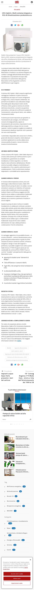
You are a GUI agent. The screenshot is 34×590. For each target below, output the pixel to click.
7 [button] (21, 424)
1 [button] (11, 424)
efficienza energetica (16, 486)
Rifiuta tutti (17, 578)
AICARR (12, 511)
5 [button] (18, 424)
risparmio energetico (16, 506)
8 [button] (23, 424)
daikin (19, 341)
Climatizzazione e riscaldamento (17, 522)
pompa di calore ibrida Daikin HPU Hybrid (17, 354)
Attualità (22, 6)
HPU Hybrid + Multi (17, 351)
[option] (17, 407)
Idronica (11, 545)
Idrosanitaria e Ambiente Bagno (17, 534)
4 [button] (16, 424)
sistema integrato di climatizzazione (17, 360)
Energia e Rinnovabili (15, 540)
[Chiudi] (30, 560)
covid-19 (12, 496)
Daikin (9, 348)
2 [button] (13, 424)
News (16, 6)
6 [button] (19, 424)
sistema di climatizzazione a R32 (17, 357)
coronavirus (13, 501)
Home (10, 6)
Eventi (11, 550)
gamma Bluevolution (21, 348)
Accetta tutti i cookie (17, 574)
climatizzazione (14, 491)
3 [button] (14, 424)
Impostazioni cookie (16, 583)
